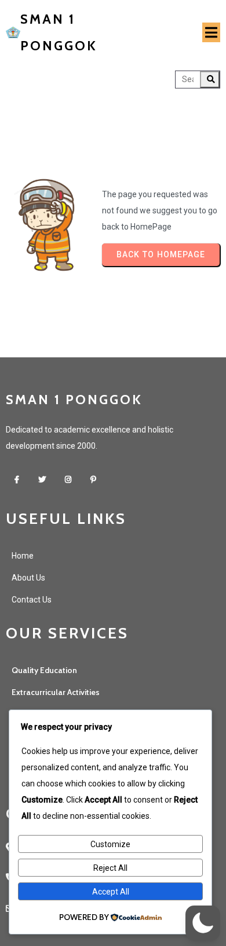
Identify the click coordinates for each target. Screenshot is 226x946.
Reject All (110, 868)
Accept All (110, 891)
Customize (110, 844)
